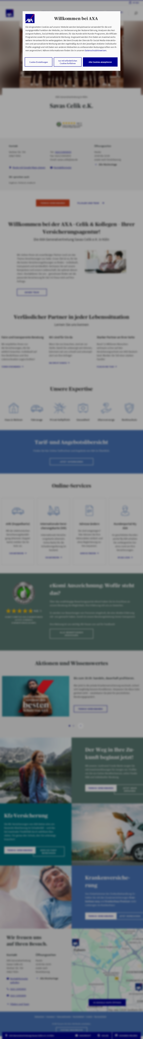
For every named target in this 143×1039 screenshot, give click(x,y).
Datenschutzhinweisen (95, 50)
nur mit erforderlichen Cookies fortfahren (67, 62)
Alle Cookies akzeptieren (100, 62)
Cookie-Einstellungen (38, 62)
